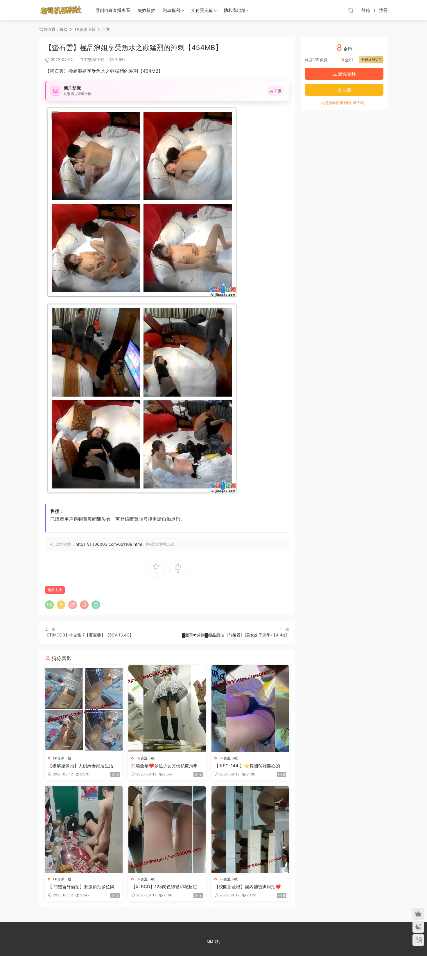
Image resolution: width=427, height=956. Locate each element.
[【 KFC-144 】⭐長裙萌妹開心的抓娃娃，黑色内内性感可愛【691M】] (250, 708)
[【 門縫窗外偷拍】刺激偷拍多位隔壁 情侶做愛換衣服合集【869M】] (84, 829)
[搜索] (351, 10)
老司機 (61, 10)
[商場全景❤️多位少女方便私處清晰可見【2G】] (167, 708)
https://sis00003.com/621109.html (109, 544)
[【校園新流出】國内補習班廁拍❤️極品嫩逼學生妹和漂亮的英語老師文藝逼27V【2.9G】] (250, 829)
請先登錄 (346, 73)
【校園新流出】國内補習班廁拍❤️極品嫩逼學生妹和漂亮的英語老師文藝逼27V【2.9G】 (249, 887)
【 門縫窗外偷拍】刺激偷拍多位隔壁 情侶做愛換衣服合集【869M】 (83, 887)
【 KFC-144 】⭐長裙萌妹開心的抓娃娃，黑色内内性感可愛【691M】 (249, 766)
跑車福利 (171, 10)
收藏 (346, 90)
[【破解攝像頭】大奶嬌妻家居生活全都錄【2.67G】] (84, 708)
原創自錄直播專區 (112, 10)
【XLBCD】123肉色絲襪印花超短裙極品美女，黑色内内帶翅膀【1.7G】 (166, 887)
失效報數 (146, 10)
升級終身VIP (371, 59)
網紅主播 (55, 590)
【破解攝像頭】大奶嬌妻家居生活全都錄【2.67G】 (83, 766)
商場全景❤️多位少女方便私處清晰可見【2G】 (166, 766)
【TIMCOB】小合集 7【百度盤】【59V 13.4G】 (89, 634)
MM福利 (213, 941)
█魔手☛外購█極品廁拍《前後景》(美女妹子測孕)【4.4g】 (235, 634)
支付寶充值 (202, 10)
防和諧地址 (235, 10)
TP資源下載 (94, 59)
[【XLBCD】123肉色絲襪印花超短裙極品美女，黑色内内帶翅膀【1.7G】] (167, 829)
